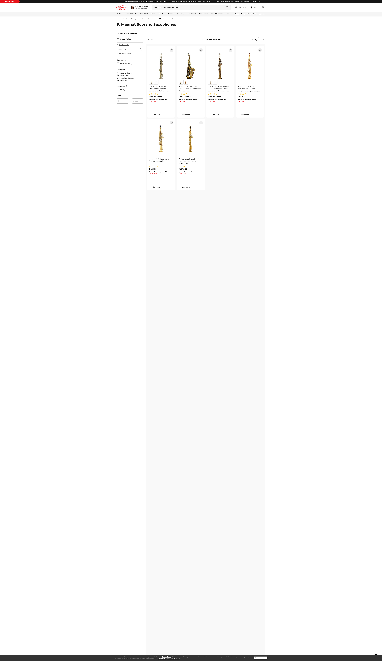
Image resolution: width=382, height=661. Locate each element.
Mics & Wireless (217, 14)
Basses (170, 14)
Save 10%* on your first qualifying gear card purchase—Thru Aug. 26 (238, 1)
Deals (237, 14)
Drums (154, 14)
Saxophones (136, 19)
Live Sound (192, 14)
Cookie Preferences (173, 659)
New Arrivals (252, 14)
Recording (180, 14)
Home (119, 19)
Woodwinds (127, 19)
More (228, 14)
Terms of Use (162, 659)
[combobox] (159, 39)
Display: (254, 40)
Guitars (119, 14)
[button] (139, 7)
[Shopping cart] (263, 7)
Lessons (262, 14)
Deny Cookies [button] (248, 658)
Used (243, 14)
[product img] (161, 66)
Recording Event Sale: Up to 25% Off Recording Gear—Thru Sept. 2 (145, 1)
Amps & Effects (131, 14)
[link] (161, 88)
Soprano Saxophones (149, 19)
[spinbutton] (122, 101)
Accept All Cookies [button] (260, 658)
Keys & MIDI (144, 14)
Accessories (203, 14)
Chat (136, 8)
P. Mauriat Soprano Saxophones (170, 19)
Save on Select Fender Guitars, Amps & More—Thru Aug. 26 (191, 1)
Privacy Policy (166, 657)
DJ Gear (162, 14)
